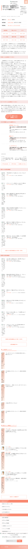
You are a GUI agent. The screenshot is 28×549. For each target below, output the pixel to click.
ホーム (2, 546)
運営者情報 (6, 546)
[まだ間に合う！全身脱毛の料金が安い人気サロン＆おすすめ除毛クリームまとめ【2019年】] (14, 534)
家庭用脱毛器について (6, 531)
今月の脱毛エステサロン (7, 509)
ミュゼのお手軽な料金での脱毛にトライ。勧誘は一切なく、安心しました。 (7, 159)
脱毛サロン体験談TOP (14, 496)
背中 (15, 25)
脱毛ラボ (9, 19)
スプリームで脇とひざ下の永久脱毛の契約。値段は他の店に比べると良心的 (21, 159)
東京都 (9, 22)
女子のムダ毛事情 (5, 520)
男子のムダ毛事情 (5, 523)
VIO (8, 25)
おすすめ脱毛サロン (6, 512)
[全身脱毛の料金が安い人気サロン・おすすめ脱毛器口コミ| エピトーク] (14, 7)
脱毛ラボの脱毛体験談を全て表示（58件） (14, 250)
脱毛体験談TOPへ (14, 344)
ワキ (13, 25)
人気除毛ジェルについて (7, 525)
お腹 (10, 25)
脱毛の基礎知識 (5, 517)
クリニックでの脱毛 (6, 528)
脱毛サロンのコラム (6, 506)
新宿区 (12, 22)
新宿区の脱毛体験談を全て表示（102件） (14, 339)
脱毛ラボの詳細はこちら (14, 116)
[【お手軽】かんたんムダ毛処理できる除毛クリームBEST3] (14, 536)
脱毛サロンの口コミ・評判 (7, 503)
